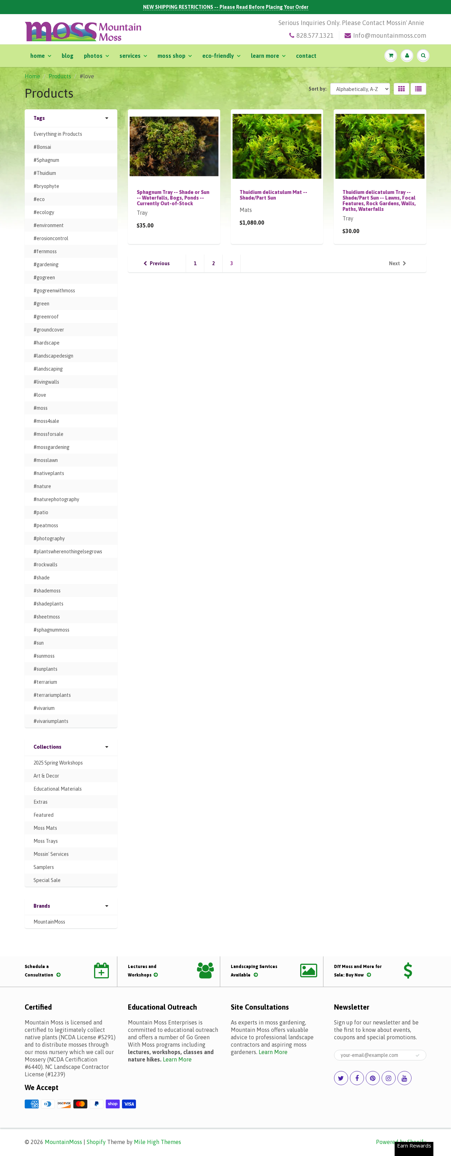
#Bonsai (42, 147)
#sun (38, 643)
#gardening (45, 264)
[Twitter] (341, 1078)
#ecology (43, 212)
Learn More (265, 56)
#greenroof (46, 317)
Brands (41, 906)
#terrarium (45, 682)
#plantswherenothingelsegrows (67, 551)
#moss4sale (46, 421)
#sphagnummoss (51, 630)
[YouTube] (404, 1078)
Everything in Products (57, 134)
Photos (93, 56)
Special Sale (47, 880)
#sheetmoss (46, 617)
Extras (40, 802)
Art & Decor (46, 776)
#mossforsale (48, 434)
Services (130, 56)
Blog (67, 56)
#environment (48, 225)
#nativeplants (48, 473)
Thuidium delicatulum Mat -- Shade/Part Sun (273, 195)
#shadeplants (48, 604)
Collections (47, 747)
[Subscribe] (417, 1055)
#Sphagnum (46, 160)
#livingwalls (46, 382)
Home (37, 56)
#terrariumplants (52, 695)
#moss (40, 408)
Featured (43, 815)
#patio (40, 512)
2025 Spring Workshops (58, 763)
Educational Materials (57, 789)
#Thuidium (44, 173)
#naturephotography (56, 499)
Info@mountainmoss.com (389, 35)
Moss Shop (171, 56)
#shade (41, 577)
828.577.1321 (315, 35)
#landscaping (48, 369)
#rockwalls (45, 564)
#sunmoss (44, 656)
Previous (160, 263)
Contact (306, 56)
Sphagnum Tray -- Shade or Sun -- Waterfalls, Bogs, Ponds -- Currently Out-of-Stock (173, 197)
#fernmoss (45, 251)
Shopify (96, 1142)
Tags (39, 118)
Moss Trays (45, 841)
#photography (49, 538)
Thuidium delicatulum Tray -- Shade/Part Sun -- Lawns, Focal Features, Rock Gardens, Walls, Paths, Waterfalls (379, 200)
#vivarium (44, 708)
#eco (39, 199)
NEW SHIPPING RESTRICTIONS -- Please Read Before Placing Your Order (225, 7)
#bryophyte (46, 186)
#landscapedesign (53, 356)
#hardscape (46, 343)
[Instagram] (389, 1078)
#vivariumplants (50, 721)
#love (39, 395)
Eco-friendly (218, 56)
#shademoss (47, 591)
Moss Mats (45, 828)
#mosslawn (45, 460)
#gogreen (44, 277)
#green (41, 303)
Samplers (43, 867)
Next (394, 263)
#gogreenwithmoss (54, 290)
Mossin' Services (51, 854)
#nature (42, 486)
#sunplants (45, 669)
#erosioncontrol (50, 238)
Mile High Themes (157, 1142)
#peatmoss (45, 525)
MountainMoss (49, 922)
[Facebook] (357, 1078)
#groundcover (48, 330)
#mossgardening (51, 447)
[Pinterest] (373, 1078)
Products (60, 76)
